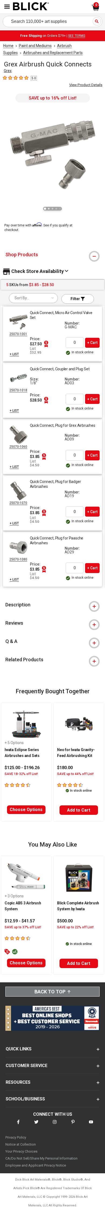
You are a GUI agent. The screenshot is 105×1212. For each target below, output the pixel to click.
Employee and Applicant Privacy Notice (35, 1165)
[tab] (52, 255)
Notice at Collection (20, 1144)
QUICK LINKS (19, 1048)
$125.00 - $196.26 (22, 767)
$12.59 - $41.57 (20, 920)
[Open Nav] (7, 7)
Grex (8, 71)
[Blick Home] (31, 6)
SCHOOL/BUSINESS (25, 1098)
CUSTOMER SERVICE (26, 1065)
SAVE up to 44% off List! (75, 774)
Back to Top (49, 991)
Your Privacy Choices (21, 1151)
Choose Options (26, 809)
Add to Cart (78, 810)
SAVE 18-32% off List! (21, 774)
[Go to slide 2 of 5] (49, 209)
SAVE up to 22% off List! (75, 927)
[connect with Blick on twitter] (36, 1125)
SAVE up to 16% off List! (52, 98)
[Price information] (46, 344)
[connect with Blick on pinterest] (73, 1125)
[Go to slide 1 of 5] (45, 209)
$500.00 (65, 920)
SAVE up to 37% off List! (23, 927)
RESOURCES (18, 1082)
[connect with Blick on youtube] (91, 1125)
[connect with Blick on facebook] (18, 1125)
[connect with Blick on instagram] (54, 1125)
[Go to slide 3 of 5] (52, 209)
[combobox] (33, 298)
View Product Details (85, 85)
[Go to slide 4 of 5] (56, 209)
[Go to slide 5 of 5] (60, 209)
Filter (76, 299)
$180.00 (65, 767)
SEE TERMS (76, 36)
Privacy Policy (15, 1137)
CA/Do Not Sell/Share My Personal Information (41, 1158)
